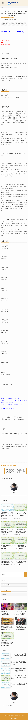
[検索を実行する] (25, 574)
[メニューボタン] (2, 3)
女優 (13, 17)
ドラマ (4, 17)
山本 (14, 492)
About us (16, 715)
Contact (12, 715)
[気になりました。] (14, 3)
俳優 (7, 17)
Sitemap (8, 715)
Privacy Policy (21, 715)
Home (5, 715)
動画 (10, 17)
